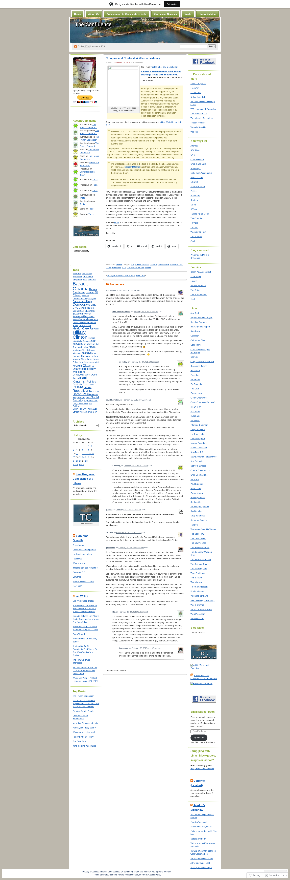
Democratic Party (82, 301)
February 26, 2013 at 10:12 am (128, 533)
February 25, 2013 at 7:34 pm (143, 362)
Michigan (77, 353)
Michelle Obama (88, 350)
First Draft (194, 389)
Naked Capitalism (198, 448)
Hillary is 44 (195, 407)
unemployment (82, 408)
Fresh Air (194, 88)
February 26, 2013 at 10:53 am (131, 612)
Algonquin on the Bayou (201, 318)
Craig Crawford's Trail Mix (202, 361)
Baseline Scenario (198, 322)
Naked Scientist (197, 97)
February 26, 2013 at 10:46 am (131, 548)
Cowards (77, 577)
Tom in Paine (196, 578)
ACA (132, 264)
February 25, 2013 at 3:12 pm (146, 311)
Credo (187, 14)
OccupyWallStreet (81, 374)
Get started (172, 4)
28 (86, 461)
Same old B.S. (79, 572)
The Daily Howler (198, 534)
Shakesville (195, 502)
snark (88, 397)
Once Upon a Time (199, 475)
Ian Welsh (82, 596)
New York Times (197, 186)
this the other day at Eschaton (164, 67)
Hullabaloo (195, 416)
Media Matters (196, 177)
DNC (75, 307)
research (95, 391)
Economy (90, 311)
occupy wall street (84, 370)
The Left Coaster (198, 538)
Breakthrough (79, 545)
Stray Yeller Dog (197, 516)
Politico (193, 191)
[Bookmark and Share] (201, 683)
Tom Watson (196, 582)
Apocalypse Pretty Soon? (84, 728)
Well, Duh (140, 276)
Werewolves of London (83, 581)
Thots (95, 179)
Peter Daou (195, 488)
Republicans (82, 390)
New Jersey (84, 362)
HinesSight (195, 168)
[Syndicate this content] (74, 474)
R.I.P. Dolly (77, 586)
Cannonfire (195, 345)
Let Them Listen (197, 434)
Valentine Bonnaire (199, 596)
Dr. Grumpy (195, 276)
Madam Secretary (198, 443)
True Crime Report (198, 587)
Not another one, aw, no (201, 827)
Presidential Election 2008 (83, 384)
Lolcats (193, 281)
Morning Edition (89, 356)
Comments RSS (97, 46)
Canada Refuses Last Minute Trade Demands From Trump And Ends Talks (86, 619)
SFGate (193, 209)
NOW (116, 222)
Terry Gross (78, 404)
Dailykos (92, 299)
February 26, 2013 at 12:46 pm (144, 648)
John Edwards (84, 341)
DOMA (108, 267)
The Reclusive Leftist (199, 547)
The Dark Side (79, 741)
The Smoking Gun (198, 569)
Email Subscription (202, 711)
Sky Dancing (196, 511)
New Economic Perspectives (203, 457)
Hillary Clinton (80, 335)
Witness (194, 132)
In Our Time (195, 92)
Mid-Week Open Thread (83, 601)
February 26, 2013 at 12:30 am (128, 510)
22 (89, 457)
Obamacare (80, 368)
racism (87, 387)
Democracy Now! (198, 83)
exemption (116, 267)
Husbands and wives (82, 554)
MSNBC (194, 182)
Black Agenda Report (200, 327)
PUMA (78, 387)
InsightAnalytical (197, 429)
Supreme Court (91, 401)
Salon (193, 205)
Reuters (194, 200)
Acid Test (194, 313)
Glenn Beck (93, 320)
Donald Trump (86, 307)
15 (89, 453)
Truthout (194, 227)
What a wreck (79, 563)
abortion (77, 273)
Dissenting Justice (198, 366)
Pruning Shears (197, 497)
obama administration (135, 267)
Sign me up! (199, 738)
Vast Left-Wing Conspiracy (202, 600)
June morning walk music (84, 746)
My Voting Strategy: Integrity (85, 723)
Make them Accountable (201, 173)
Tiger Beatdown (197, 573)
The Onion (195, 290)
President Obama (132, 167)
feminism (78, 316)
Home (77, 14)
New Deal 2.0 (196, 452)
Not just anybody (198, 839)
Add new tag (87, 274)
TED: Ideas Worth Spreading (203, 109)
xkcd (192, 299)
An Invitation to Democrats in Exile (126, 14)
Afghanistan (77, 277)
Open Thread (79, 634)
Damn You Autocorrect (200, 272)
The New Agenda (198, 543)
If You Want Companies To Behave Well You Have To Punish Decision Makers (85, 608)
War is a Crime (197, 605)
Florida (87, 316)
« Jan (75, 464)
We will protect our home (201, 858)
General (83, 319)
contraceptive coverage (159, 264)
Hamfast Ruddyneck (121, 311)
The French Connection (83, 696)
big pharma (88, 292)
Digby (93, 305)
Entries (83, 46)
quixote (109, 510)
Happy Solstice (207, 14)
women (93, 412)
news (93, 362)
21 (86, 457)
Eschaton (194, 375)
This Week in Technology (201, 118)
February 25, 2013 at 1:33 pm (124, 290)
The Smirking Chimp (199, 564)
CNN (192, 155)
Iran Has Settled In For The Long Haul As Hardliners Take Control (85, 670)
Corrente (194, 357)
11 (77, 453)
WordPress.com (197, 614)
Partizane (194, 479)
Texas (85, 404)
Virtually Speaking (198, 127)
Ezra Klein (195, 380)
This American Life (198, 114)
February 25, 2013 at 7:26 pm (136, 466)
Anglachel (77, 279)
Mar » (81, 464)
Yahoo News (196, 236)
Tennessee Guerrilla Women (203, 529)
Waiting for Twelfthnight (201, 867)
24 (74, 461)
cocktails (85, 296)
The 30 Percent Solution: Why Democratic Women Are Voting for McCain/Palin (86, 703)
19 (80, 457)
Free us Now (196, 393)
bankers (92, 279)
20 (83, 457)
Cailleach (194, 336)
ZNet (192, 241)
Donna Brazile (79, 311)
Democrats (81, 304)
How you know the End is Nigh (121, 276)
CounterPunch (197, 159)
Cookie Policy (154, 875)
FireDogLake (196, 384)
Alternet (194, 146)
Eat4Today (195, 370)
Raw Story (195, 196)
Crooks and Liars (198, 164)
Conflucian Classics (165, 14)
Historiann (195, 411)
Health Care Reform (86, 328)
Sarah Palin (81, 394)
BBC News (195, 150)
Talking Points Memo (199, 214)
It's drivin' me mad (198, 822)
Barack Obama (81, 286)
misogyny (87, 352)
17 (74, 457)
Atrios (85, 280)
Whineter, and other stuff (84, 732)
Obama (88, 365)
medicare (77, 350)
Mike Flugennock (198, 285)
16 (92, 453)
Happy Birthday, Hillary (83, 737)
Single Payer (79, 397)
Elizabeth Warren (82, 313)
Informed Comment (199, 425)
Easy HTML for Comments (202, 768)
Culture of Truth (176, 264)
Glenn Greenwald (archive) (202, 402)
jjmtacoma (110, 548)
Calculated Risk (197, 340)
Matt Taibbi (83, 347)
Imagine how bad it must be (85, 568)
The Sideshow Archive (200, 559)
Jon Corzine (88, 344)
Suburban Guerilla (198, 520)
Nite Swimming (197, 461)
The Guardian (196, 218)
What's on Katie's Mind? (201, 609)
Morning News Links (82, 359)
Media (92, 347)
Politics (91, 381)
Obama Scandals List (200, 470)
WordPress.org (197, 618)
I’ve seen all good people (84, 550)
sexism (94, 394)
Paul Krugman (80, 379)
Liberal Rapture (197, 438)
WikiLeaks (84, 412)
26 (80, 461)
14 (86, 453)
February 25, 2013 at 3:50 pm (135, 400)
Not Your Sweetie (198, 466)
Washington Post (198, 232)
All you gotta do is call (200, 863)
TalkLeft (194, 525)
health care (85, 325)
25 (77, 461)
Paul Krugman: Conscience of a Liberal (84, 479)
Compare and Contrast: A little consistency (133, 58)
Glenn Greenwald (80, 323)
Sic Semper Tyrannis (199, 507)
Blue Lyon (195, 331)
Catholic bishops (142, 264)
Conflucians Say (81, 299)
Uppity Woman (197, 591)
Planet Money (196, 493)
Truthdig (194, 223)
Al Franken (88, 277)
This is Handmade (198, 295)
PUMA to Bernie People (83, 711)
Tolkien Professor (198, 123)
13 (83, 453)
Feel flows (77, 559)
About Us (93, 14)
